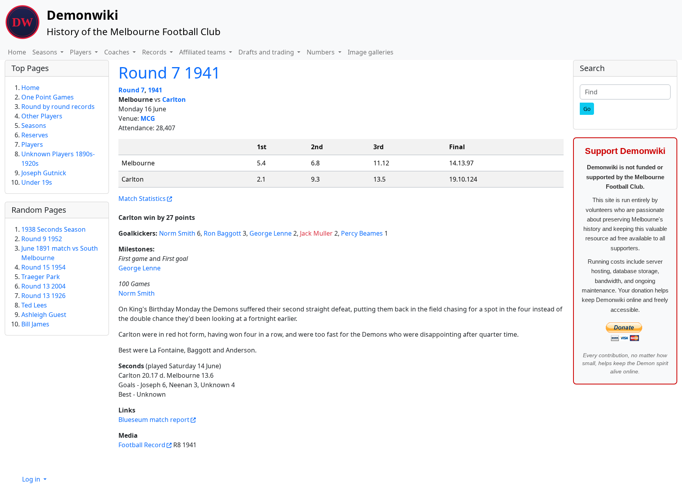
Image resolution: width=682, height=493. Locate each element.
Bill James (35, 324)
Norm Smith (177, 233)
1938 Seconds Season (53, 229)
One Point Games (47, 97)
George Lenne (270, 233)
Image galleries (370, 52)
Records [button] (155, 52)
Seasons (33, 125)
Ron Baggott (222, 233)
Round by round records (58, 106)
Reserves (34, 135)
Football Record (141, 445)
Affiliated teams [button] (203, 52)
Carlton (174, 99)
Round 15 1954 (43, 267)
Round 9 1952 (41, 238)
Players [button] (81, 52)
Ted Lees (34, 305)
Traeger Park (40, 276)
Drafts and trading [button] (267, 52)
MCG (148, 118)
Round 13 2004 (43, 286)
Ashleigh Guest (43, 314)
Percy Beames (362, 233)
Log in (32, 479)
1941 (155, 90)
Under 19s (36, 182)
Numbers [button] (321, 52)
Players (32, 144)
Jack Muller (316, 233)
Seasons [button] (45, 52)
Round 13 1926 (43, 295)
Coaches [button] (117, 52)
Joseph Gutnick (43, 173)
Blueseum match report (153, 419)
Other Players (41, 116)
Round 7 (131, 90)
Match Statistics (142, 198)
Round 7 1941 (169, 72)
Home (17, 52)
